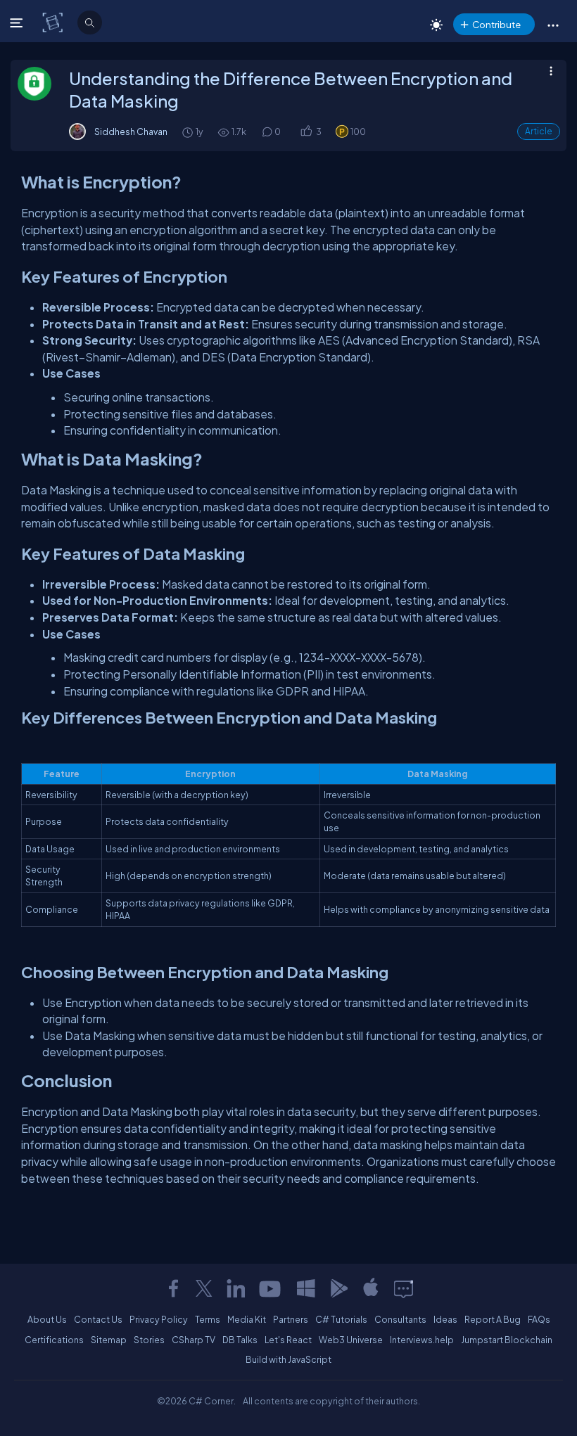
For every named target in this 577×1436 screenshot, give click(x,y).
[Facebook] (173, 1288)
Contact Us (98, 1319)
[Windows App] (306, 1288)
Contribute (496, 24)
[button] (553, 24)
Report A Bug (492, 1319)
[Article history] (189, 132)
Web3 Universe (351, 1339)
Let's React (288, 1339)
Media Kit (246, 1319)
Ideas (445, 1319)
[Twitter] (204, 1288)
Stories (149, 1339)
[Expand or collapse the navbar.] (18, 22)
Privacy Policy (158, 1319)
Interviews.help (422, 1339)
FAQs (539, 1319)
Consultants (400, 1319)
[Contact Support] (403, 1288)
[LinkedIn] (236, 1288)
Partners (290, 1319)
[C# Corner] (54, 22)
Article (538, 131)
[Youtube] (271, 1288)
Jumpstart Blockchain (506, 1339)
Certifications (54, 1339)
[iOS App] (371, 1288)
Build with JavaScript (288, 1359)
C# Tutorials (341, 1319)
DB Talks (240, 1339)
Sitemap (109, 1339)
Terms (207, 1319)
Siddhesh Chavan (130, 131)
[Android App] (338, 1288)
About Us (47, 1319)
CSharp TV (193, 1339)
